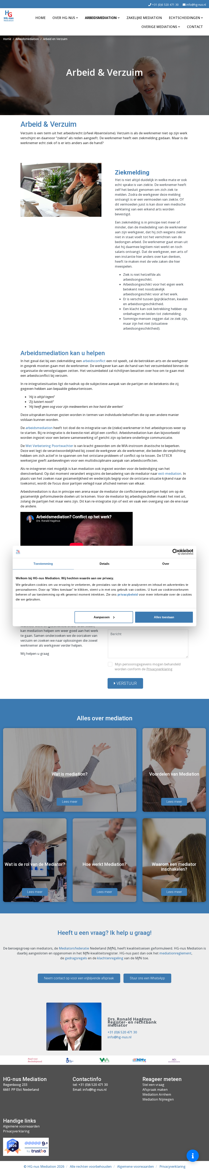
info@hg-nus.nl (196, 5)
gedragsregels (76, 958)
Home (40, 18)
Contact (195, 26)
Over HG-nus (63, 18)
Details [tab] (105, 563)
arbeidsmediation (39, 428)
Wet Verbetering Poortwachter (49, 446)
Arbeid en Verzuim (55, 39)
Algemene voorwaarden (21, 1126)
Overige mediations (159, 26)
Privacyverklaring (159, 669)
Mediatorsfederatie (74, 948)
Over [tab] (165, 563)
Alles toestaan (164, 617)
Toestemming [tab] (43, 563)
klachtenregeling (110, 958)
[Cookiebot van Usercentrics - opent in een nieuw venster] (175, 552)
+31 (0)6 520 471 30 (165, 5)
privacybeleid (128, 594)
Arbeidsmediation (101, 18)
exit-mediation (169, 473)
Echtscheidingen (184, 18)
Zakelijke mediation (144, 18)
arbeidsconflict (94, 361)
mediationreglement (175, 953)
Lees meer (69, 802)
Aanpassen (102, 617)
